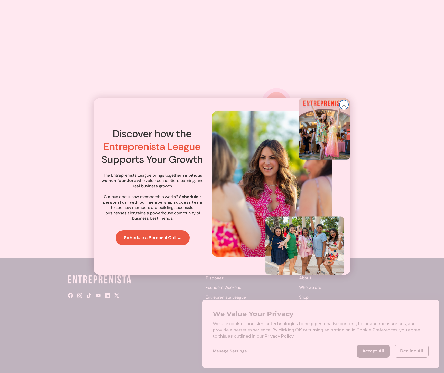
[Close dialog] (343, 104)
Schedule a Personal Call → (152, 238)
